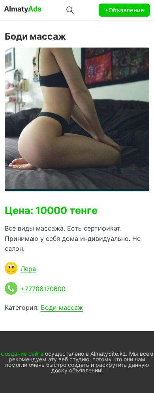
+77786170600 (43, 289)
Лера (28, 269)
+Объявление (124, 10)
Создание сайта (22, 353)
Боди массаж (62, 307)
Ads (22, 9)
